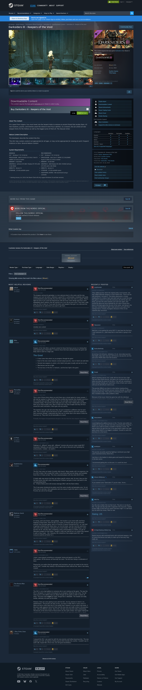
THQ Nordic (112, 73)
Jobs (84, 674)
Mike (15, 340)
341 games (17, 321)
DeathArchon (18, 464)
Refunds (99, 685)
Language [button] (39, 267)
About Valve (86, 671)
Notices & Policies (102, 678)
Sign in (12, 91)
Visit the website (100, 166)
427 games (17, 289)
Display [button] (70, 267)
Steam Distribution (71, 681)
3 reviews (16, 342)
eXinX (16, 287)
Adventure (106, 83)
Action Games (20, 24)
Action (100, 83)
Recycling (86, 681)
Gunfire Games (113, 71)
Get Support (118, 678)
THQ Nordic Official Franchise (33, 24)
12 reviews (17, 291)
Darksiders (104, 160)
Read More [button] (84, 372)
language (128, 2)
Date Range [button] (50, 267)
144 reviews (17, 552)
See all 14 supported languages (103, 146)
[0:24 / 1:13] (51, 53)
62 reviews (17, 517)
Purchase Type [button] (26, 267)
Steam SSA (69, 674)
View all (131, 228)
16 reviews (17, 441)
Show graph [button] (126, 267)
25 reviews (17, 393)
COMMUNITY (42, 5)
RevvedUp (17, 390)
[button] (12, 13)
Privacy (99, 671)
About (52, 5)
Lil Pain (16, 438)
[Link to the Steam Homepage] (16, 7)
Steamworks (69, 678)
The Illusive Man (19, 583)
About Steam (69, 671)
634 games (17, 515)
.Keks (16, 550)
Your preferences (128, 249)
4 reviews (16, 633)
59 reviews (17, 323)
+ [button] (111, 83)
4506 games (17, 392)
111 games (16, 439)
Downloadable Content (58, 24)
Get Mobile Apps (120, 674)
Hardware (86, 678)
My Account (118, 681)
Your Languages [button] (19, 274)
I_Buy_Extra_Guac (20, 631)
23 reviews (17, 585)
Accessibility (101, 674)
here (41, 234)
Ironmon (17, 319)
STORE (33, 5)
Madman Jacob (19, 513)
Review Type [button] (13, 267)
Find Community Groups (102, 178)
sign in (122, 2)
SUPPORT (60, 5)
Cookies (99, 681)
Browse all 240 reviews (49, 658)
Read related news (100, 175)
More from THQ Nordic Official (30, 208)
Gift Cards (68, 685)
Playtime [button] (61, 267)
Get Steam (118, 671)
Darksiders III (47, 24)
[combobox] (107, 13)
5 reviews (16, 466)
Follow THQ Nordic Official (29, 213)
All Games (12, 24)
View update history (100, 172)
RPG (96, 83)
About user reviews (116, 249)
